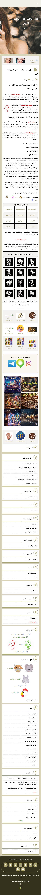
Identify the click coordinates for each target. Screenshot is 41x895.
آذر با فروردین (32, 209)
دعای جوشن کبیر (31, 573)
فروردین (17, 197)
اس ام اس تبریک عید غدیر (29, 475)
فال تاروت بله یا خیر (31, 760)
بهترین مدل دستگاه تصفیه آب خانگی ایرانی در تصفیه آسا (21, 778)
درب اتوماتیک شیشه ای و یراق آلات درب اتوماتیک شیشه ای (21, 788)
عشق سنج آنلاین (32, 604)
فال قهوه (34, 524)
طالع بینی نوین (32, 837)
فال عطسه (33, 833)
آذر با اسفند (9, 226)
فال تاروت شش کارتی (30, 741)
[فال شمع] (12, 401)
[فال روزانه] (12, 384)
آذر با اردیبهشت (20, 209)
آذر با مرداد (21, 215)
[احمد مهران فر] (32, 62)
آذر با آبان (20, 221)
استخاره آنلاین (32, 496)
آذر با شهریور (8, 215)
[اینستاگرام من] (20, 865)
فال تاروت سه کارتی (31, 729)
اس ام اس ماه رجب (31, 471)
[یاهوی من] (35, 865)
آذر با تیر (32, 215)
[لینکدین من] (18, 869)
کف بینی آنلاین (32, 545)
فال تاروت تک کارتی (31, 725)
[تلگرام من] (30, 865)
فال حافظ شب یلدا (31, 813)
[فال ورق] (12, 418)
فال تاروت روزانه (31, 713)
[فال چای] (29, 418)
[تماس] (15, 865)
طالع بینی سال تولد (31, 700)
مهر (10, 197)
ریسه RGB (33, 618)
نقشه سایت (15, 881)
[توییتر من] (10, 865)
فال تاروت (33, 764)
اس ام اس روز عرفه (31, 483)
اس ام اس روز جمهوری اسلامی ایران (27, 467)
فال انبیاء (33, 510)
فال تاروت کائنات (20, 347)
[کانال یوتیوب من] (23, 869)
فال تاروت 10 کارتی (8, 347)
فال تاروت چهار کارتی (30, 733)
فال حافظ (33, 805)
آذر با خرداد (9, 209)
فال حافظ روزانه (32, 809)
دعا (35, 577)
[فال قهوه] (29, 401)
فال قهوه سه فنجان (31, 528)
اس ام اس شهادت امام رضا (29, 463)
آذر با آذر (8, 221)
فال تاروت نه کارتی (31, 745)
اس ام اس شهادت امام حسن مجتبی (27, 479)
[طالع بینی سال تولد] (20, 681)
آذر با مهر (32, 221)
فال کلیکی (33, 590)
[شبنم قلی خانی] (8, 61)
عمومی (27, 447)
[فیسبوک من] (25, 865)
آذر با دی (32, 226)
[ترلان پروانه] (20, 61)
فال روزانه (12, 254)
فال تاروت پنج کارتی (31, 737)
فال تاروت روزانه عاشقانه (29, 756)
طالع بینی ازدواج (32, 559)
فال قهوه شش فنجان (30, 532)
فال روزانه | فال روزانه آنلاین (26, 21)
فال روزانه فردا (32, 851)
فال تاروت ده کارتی (31, 749)
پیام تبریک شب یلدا (31, 817)
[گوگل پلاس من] (6, 865)
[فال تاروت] (29, 384)
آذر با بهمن (20, 226)
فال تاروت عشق (32, 753)
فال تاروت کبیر (32, 717)
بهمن (30, 200)
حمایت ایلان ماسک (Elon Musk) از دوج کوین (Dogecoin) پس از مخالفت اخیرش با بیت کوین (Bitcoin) (20, 783)
